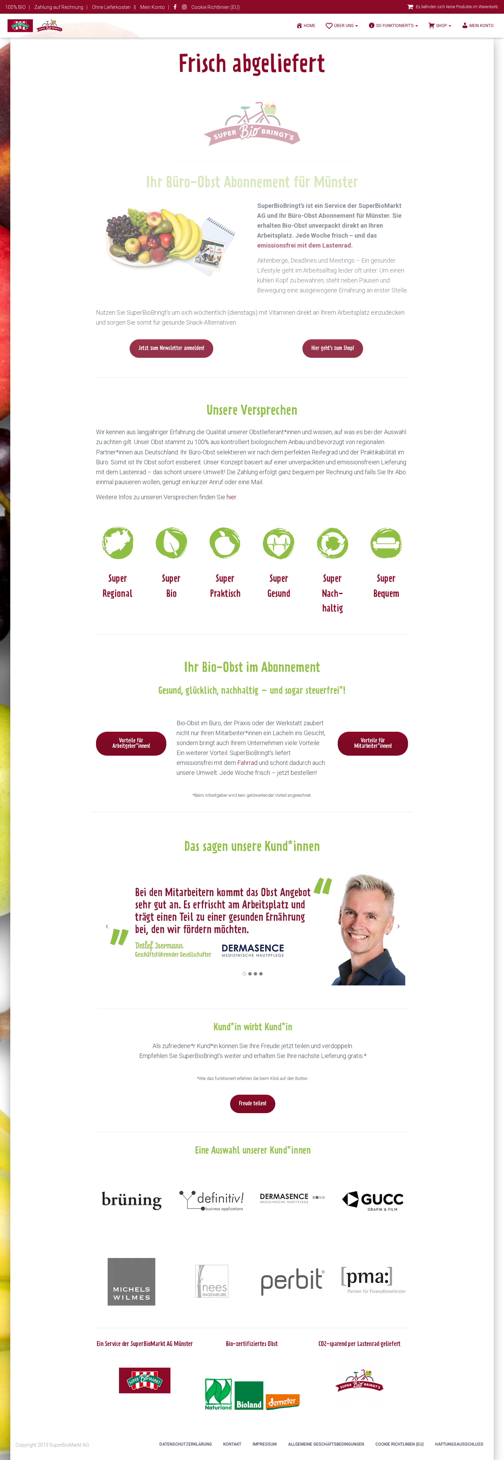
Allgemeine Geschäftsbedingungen (326, 1444)
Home (309, 25)
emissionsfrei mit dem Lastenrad (304, 245)
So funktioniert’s (395, 25)
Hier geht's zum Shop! (332, 348)
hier (231, 497)
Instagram (184, 8)
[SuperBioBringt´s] (35, 25)
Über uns (344, 25)
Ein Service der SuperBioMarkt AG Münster (145, 1345)
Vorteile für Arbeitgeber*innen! (131, 743)
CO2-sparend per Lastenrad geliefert (359, 1345)
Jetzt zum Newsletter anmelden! (171, 348)
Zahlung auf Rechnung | (60, 7)
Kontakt (232, 1444)
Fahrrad (247, 762)
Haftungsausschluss (459, 1444)
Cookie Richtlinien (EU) (215, 7)
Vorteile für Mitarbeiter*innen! (373, 743)
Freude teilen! (252, 1104)
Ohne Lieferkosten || (114, 7)
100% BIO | (17, 7)
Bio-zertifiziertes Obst (252, 1345)
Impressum (265, 1444)
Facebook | (175, 8)
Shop (442, 25)
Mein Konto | (154, 7)
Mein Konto (481, 25)
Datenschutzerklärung (185, 1444)
